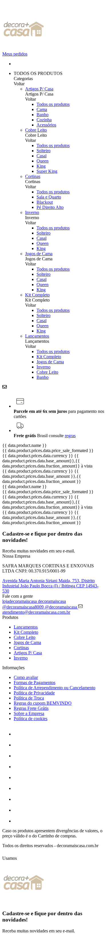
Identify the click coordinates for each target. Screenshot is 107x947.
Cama (42, 109)
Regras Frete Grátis (31, 708)
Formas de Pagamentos (34, 682)
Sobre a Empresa (29, 713)
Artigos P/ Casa (39, 88)
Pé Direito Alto (50, 207)
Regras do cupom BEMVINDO (43, 703)
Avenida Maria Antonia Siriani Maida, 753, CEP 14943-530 (50, 585)
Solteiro (44, 150)
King (41, 166)
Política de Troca (29, 698)
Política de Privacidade (34, 692)
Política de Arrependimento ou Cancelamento (54, 687)
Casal (42, 155)
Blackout (45, 202)
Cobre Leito (36, 130)
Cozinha (44, 119)
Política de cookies (30, 718)
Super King (47, 171)
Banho (43, 114)
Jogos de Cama (39, 253)
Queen (43, 161)
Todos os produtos (53, 104)
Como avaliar (26, 677)
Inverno (32, 212)
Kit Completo (37, 294)
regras (70, 435)
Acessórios (46, 124)
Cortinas (32, 176)
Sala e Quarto (49, 197)
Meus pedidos (14, 53)
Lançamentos (37, 336)
